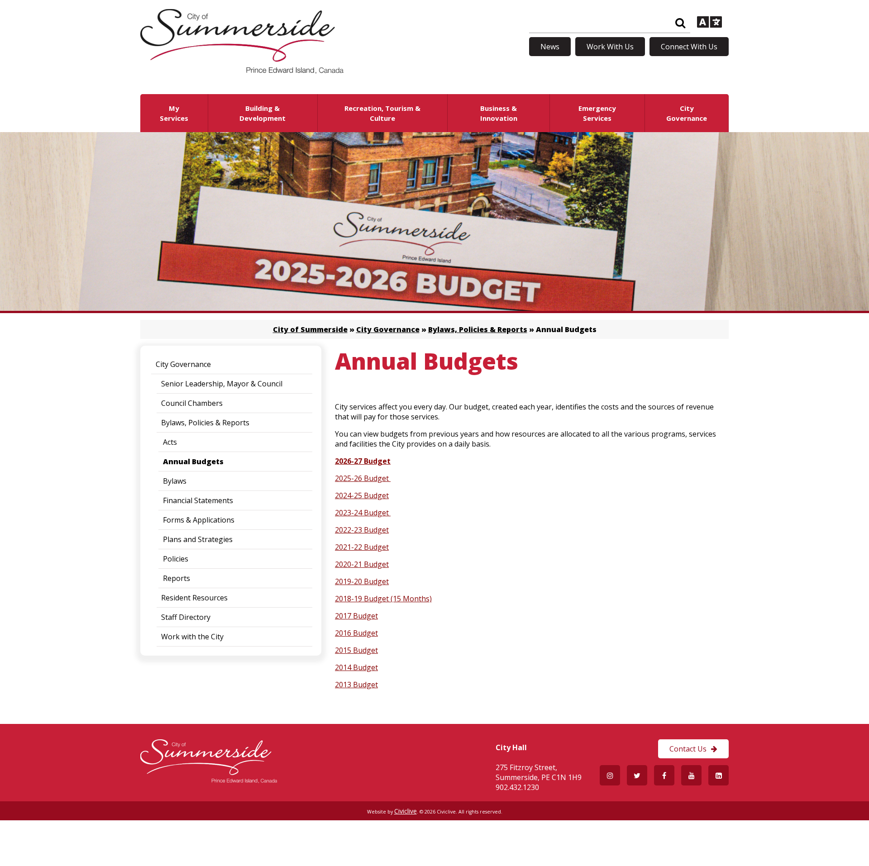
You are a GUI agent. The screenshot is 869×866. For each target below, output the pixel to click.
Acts (170, 442)
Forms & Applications (198, 520)
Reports (176, 578)
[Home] (242, 71)
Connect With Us (689, 47)
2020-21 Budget (362, 564)
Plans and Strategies (198, 539)
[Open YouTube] (691, 775)
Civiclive (405, 811)
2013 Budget (356, 685)
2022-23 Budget (362, 530)
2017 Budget (356, 616)
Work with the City (192, 637)
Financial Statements (198, 500)
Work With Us (610, 47)
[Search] (680, 23)
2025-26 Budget (362, 478)
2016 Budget (356, 633)
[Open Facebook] (664, 775)
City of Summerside (310, 329)
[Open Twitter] (637, 775)
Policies (175, 559)
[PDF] (390, 478)
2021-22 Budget (362, 547)
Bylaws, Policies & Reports (477, 329)
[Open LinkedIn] (718, 775)
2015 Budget (356, 650)
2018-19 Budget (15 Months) (383, 599)
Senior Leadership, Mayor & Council (221, 384)
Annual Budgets (193, 461)
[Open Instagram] (610, 775)
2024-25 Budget (362, 495)
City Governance (388, 329)
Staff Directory (185, 617)
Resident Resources (194, 598)
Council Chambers (192, 403)
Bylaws (174, 481)
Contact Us (688, 749)
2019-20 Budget (362, 581)
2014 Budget (356, 667)
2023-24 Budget (363, 513)
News (549, 47)
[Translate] (709, 23)
